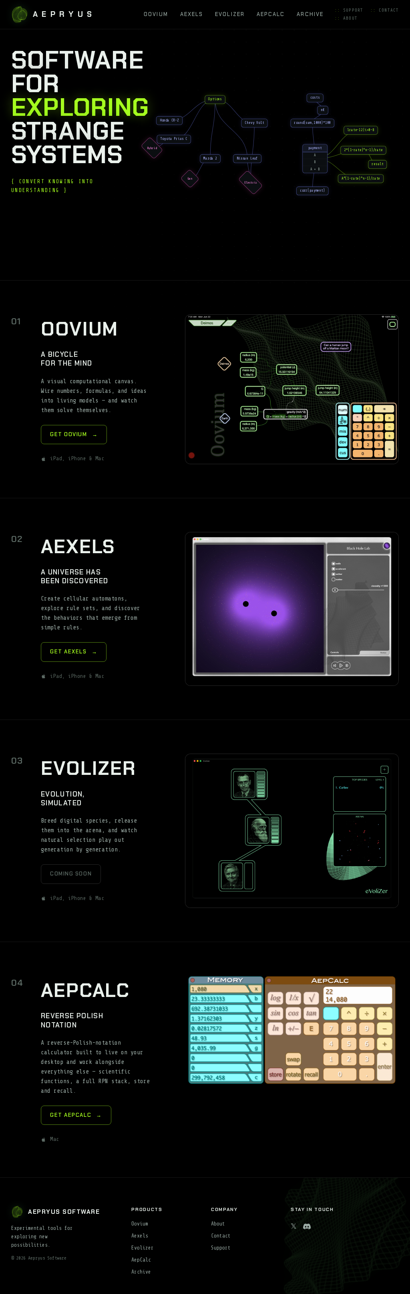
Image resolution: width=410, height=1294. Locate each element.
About (218, 1224)
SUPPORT (349, 10)
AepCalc (141, 1260)
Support (221, 1248)
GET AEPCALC (76, 1115)
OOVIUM (156, 14)
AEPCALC (271, 14)
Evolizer (142, 1248)
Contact (221, 1236)
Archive (141, 1272)
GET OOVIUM (74, 434)
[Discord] (307, 1226)
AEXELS (191, 14)
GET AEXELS (73, 651)
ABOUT (346, 18)
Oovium (139, 1224)
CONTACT (384, 10)
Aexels (139, 1236)
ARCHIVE (310, 14)
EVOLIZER (230, 14)
